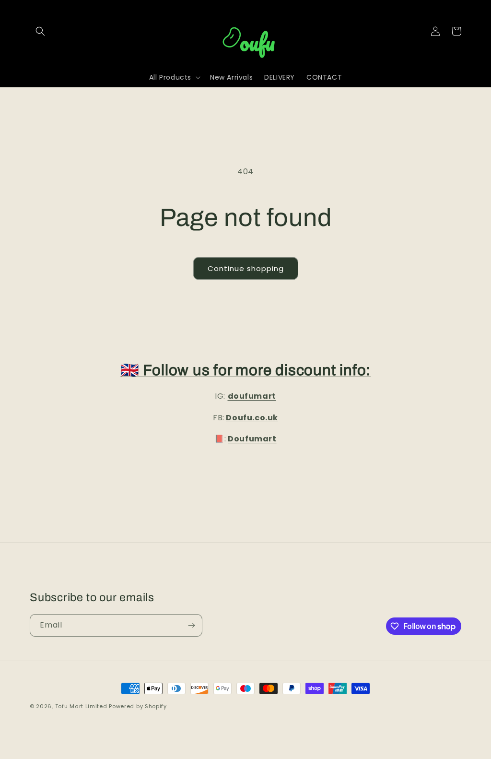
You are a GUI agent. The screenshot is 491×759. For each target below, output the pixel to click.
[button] (40, 31)
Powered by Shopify (138, 706)
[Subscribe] (191, 625)
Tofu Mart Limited (81, 706)
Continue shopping (246, 268)
